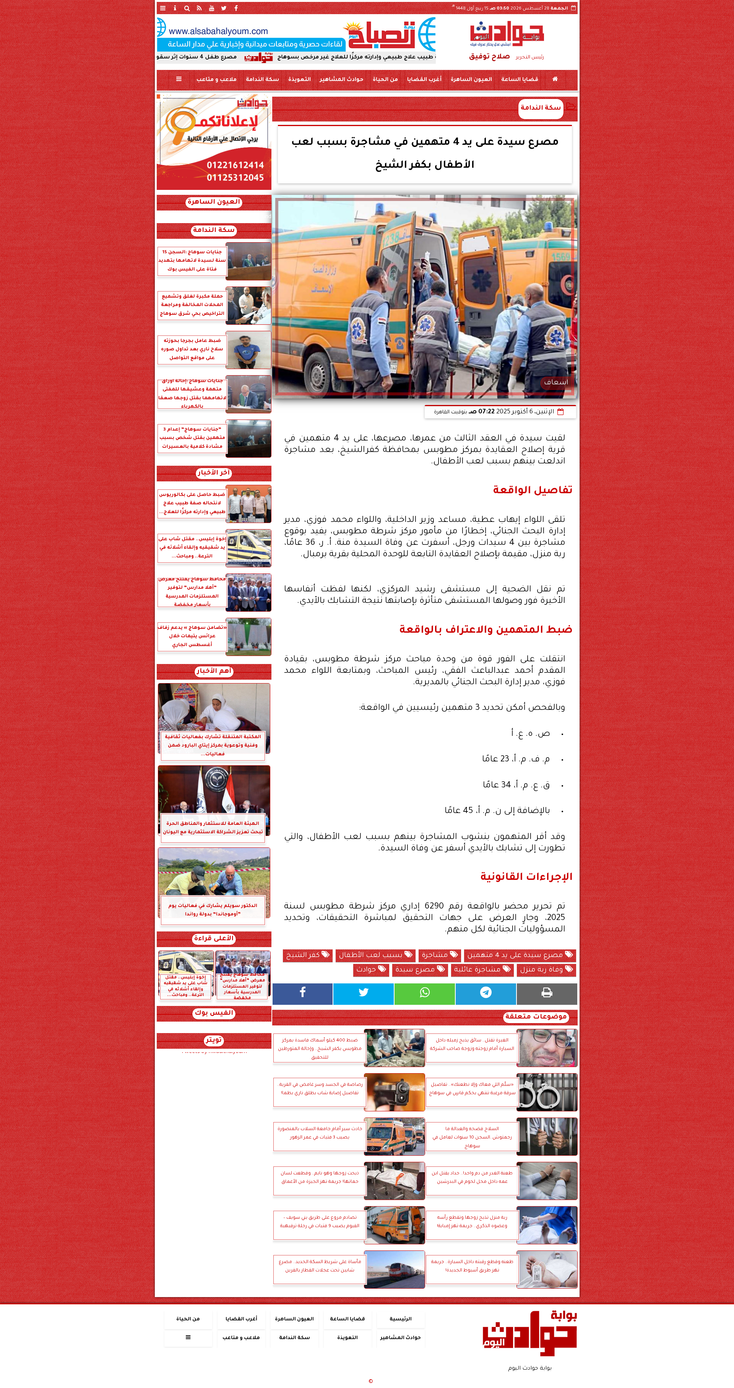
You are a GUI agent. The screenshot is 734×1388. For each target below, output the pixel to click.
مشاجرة (436, 956)
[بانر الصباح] (296, 34)
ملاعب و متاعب (216, 80)
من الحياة (385, 80)
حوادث (367, 970)
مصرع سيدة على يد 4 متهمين (516, 956)
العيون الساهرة (471, 80)
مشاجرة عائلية (478, 970)
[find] (187, 8)
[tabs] (163, 8)
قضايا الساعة (519, 80)
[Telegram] (485, 994)
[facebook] (236, 8)
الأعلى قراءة (214, 939)
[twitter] (224, 8)
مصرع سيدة (416, 970)
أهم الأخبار (214, 671)
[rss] (199, 8)
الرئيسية (401, 1319)
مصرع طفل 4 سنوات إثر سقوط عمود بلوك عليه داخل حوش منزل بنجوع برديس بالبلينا (191, 58)
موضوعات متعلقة (536, 1017)
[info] (175, 8)
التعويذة (299, 80)
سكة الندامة (262, 80)
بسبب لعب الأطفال (371, 956)
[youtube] (212, 8)
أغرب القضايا (424, 80)
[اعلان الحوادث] (214, 189)
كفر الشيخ (304, 956)
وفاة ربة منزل (542, 970)
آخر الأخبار (214, 473)
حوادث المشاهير (341, 80)
